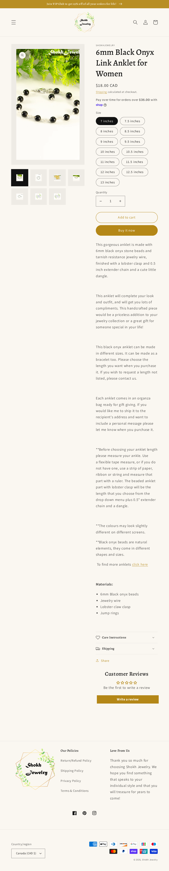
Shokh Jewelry (150, 859)
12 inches (108, 172)
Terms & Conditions (74, 791)
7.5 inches (132, 121)
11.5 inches (134, 162)
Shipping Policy (72, 770)
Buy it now (126, 230)
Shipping (101, 92)
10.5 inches (134, 151)
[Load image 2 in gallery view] (38, 177)
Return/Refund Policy (76, 760)
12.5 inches (134, 172)
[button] (14, 22)
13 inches (108, 182)
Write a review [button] (128, 699)
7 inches (107, 121)
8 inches (107, 131)
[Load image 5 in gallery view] (19, 196)
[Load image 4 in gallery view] (76, 177)
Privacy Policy (71, 781)
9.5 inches (132, 141)
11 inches (108, 162)
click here (140, 564)
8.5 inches (132, 131)
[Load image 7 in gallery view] (57, 196)
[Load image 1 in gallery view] (19, 177)
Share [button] (105, 660)
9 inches (107, 141)
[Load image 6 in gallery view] (38, 196)
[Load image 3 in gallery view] (57, 177)
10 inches (108, 151)
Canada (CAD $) (26, 853)
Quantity (101, 192)
